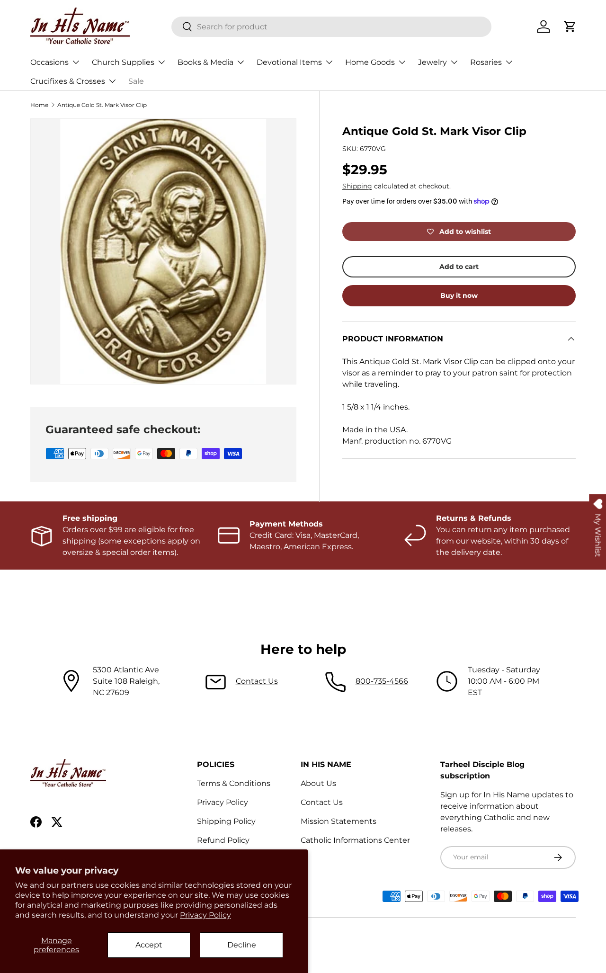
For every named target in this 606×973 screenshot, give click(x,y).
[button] (570, 26)
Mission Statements (338, 821)
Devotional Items (289, 62)
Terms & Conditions (233, 783)
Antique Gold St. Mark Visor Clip (102, 104)
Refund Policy (223, 840)
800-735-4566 (382, 681)
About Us (318, 783)
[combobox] (331, 27)
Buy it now (459, 295)
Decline (241, 944)
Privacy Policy (205, 915)
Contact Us (257, 681)
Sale (136, 81)
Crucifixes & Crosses (67, 81)
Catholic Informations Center (355, 840)
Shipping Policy (226, 821)
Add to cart (459, 266)
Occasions (49, 62)
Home (39, 104)
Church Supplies (123, 62)
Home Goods (370, 62)
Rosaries (486, 62)
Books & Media (205, 62)
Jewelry (432, 62)
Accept (148, 944)
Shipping (357, 186)
